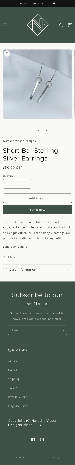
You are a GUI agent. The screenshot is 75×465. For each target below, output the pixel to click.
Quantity (8, 176)
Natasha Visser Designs (32, 458)
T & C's (12, 388)
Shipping (14, 379)
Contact (13, 360)
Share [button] (11, 256)
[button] (5, 25)
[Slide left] (28, 130)
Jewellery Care (17, 397)
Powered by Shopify (51, 458)
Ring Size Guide (18, 406)
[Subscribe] (62, 330)
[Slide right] (46, 130)
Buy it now (37, 209)
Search (12, 369)
